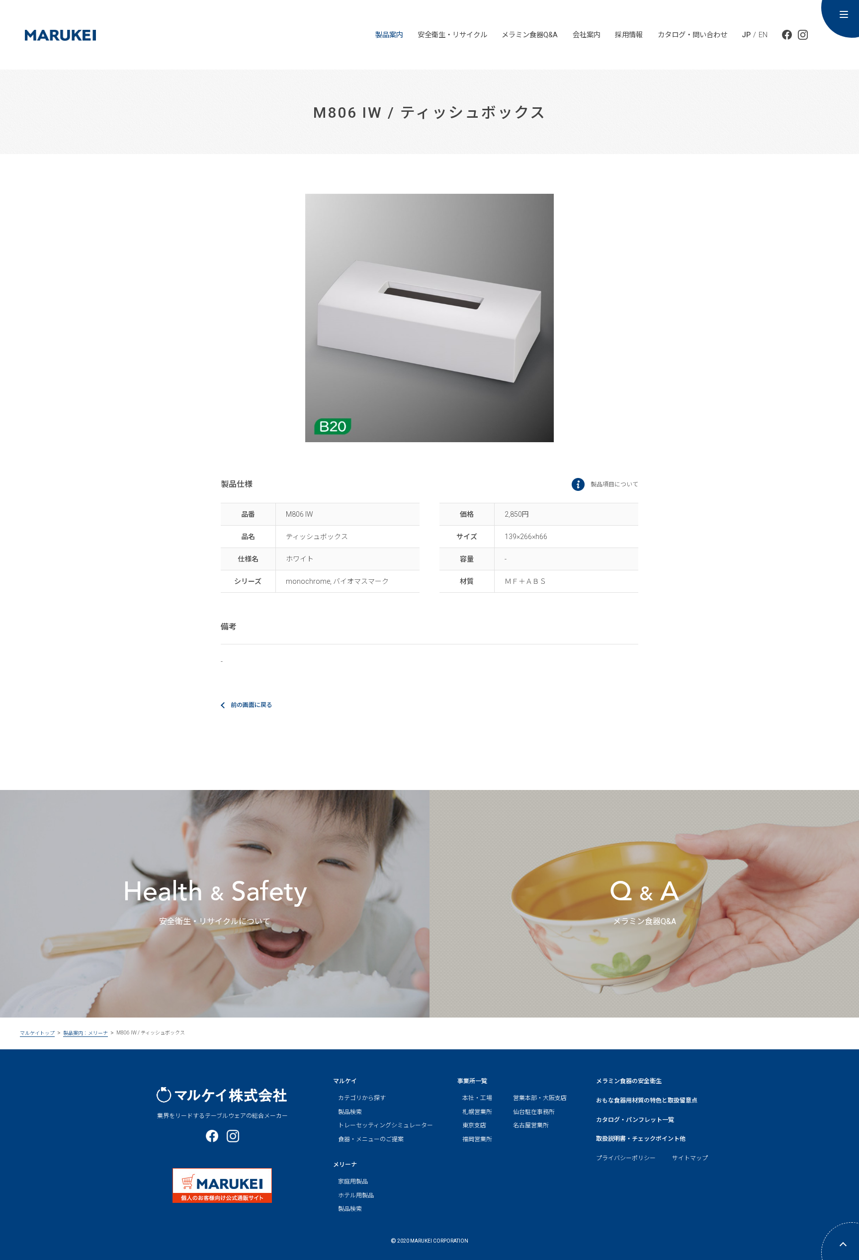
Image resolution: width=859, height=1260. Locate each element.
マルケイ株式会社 (222, 1094)
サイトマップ (690, 1158)
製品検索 (350, 1111)
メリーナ (345, 1164)
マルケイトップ (37, 1033)
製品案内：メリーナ (85, 1033)
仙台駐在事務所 (534, 1111)
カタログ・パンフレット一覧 (635, 1119)
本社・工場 (477, 1098)
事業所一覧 (472, 1081)
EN (763, 35)
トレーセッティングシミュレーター (385, 1125)
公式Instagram (803, 35)
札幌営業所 (477, 1111)
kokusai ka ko (60, 31)
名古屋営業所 (531, 1125)
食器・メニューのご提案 (371, 1139)
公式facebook (787, 35)
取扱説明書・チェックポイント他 (641, 1138)
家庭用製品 (353, 1181)
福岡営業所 (477, 1139)
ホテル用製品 (356, 1195)
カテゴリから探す (362, 1098)
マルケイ (345, 1081)
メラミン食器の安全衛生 (629, 1081)
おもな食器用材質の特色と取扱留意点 (646, 1100)
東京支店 (474, 1125)
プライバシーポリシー (626, 1158)
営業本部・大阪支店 (540, 1098)
